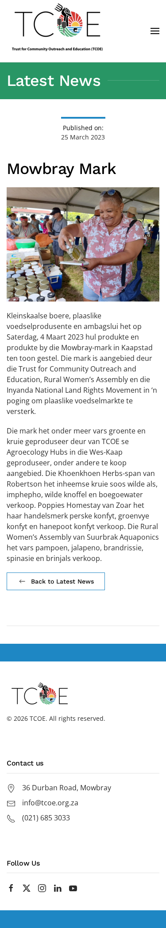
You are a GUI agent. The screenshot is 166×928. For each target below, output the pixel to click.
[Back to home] (57, 31)
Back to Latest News (62, 581)
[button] (155, 31)
